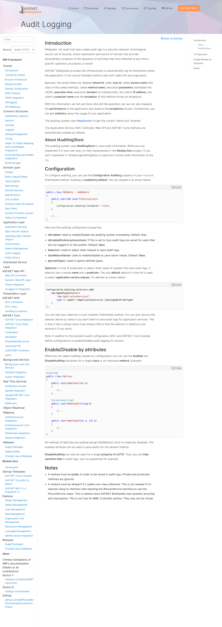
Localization (11, 332)
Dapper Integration (15, 437)
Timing (8, 138)
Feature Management (16, 248)
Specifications (12, 194)
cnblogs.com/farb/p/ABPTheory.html (19, 581)
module (147, 175)
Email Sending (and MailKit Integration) (19, 157)
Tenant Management (16, 500)
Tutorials (151, 8)
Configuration (201, 54)
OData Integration (14, 284)
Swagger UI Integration (17, 289)
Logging (9, 129)
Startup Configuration (16, 88)
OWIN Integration (14, 97)
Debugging (11, 102)
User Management (15, 509)
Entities (9, 172)
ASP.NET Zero (189, 8)
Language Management (18, 531)
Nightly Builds (12, 451)
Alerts (8, 355)
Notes (197, 68)
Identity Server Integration (19, 535)
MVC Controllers (14, 302)
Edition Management (16, 504)
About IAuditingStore (204, 47)
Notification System (15, 386)
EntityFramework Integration (14, 419)
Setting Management (16, 134)
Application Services (16, 226)
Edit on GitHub (173, 38)
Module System (13, 84)
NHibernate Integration (17, 433)
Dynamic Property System (19, 213)
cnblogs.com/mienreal (17, 591)
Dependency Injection (16, 116)
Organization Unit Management (14, 520)
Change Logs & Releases (18, 456)
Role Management (15, 513)
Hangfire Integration (16, 372)
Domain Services (14, 190)
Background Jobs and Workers (17, 366)
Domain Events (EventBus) (19, 204)
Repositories (12, 185)
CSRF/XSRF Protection (17, 350)
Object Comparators (16, 217)
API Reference (12, 106)
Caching (9, 125)
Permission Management (18, 526)
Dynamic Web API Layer (18, 280)
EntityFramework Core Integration (17, 427)
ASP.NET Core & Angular (18, 475)
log (47, 159)
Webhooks (11, 403)
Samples (111, 8)
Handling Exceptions (16, 311)
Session (9, 120)
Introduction (11, 70)
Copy (178, 187)
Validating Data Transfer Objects (18, 238)
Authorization (12, 244)
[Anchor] (74, 42)
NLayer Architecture (16, 79)
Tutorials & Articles (15, 75)
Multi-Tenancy (12, 93)
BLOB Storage (12, 162)
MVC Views (11, 306)
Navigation (11, 336)
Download (92, 8)
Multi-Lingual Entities (16, 176)
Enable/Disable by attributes (202, 61)
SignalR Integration (15, 390)
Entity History (12, 257)
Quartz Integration (15, 376)
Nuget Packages (14, 447)
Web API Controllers (16, 275)
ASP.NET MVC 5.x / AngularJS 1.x (15, 490)
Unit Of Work (12, 199)
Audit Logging (12, 253)
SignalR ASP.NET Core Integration (17, 397)
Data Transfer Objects (17, 231)
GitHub (168, 8)
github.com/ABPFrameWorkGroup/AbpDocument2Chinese (19, 603)
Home (74, 8)
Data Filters (11, 208)
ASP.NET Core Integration (19, 319)
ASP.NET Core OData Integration (16, 326)
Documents (131, 8)
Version (5, 49)
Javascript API (13, 346)
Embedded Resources (17, 341)
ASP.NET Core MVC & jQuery (17, 482)
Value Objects (12, 181)
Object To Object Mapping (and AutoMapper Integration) (19, 147)
